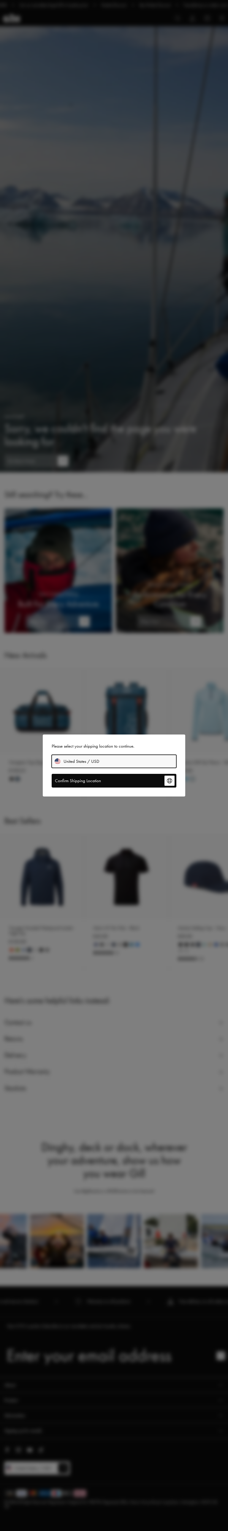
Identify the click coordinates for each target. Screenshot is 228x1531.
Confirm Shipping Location (78, 780)
